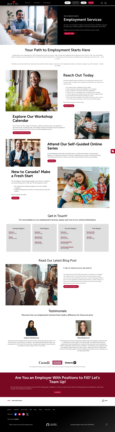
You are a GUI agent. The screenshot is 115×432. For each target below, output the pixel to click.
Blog (31, 409)
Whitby (11, 237)
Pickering (11, 232)
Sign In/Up (75, 2)
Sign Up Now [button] (52, 161)
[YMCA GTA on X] (27, 414)
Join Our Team (24, 409)
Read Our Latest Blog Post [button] (71, 286)
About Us (27, 2)
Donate (91, 2)
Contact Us (16, 409)
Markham (89, 237)
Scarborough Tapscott (67, 247)
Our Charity (36, 2)
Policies (40, 409)
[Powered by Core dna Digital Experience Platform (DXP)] (106, 425)
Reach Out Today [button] (69, 33)
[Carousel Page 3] (30, 42)
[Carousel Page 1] (26, 42)
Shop (54, 409)
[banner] (12, 3)
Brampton (37, 232)
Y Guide (83, 2)
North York (64, 237)
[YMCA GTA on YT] (19, 414)
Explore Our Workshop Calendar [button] (22, 132)
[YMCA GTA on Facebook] (15, 414)
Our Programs (46, 2)
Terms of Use (47, 409)
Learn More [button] (15, 198)
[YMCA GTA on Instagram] (23, 414)
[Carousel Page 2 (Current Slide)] (28, 42)
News (35, 409)
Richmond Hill (91, 232)
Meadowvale (38, 237)
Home (8, 400)
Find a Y (67, 2)
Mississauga (38, 242)
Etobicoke (63, 232)
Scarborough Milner (66, 242)
